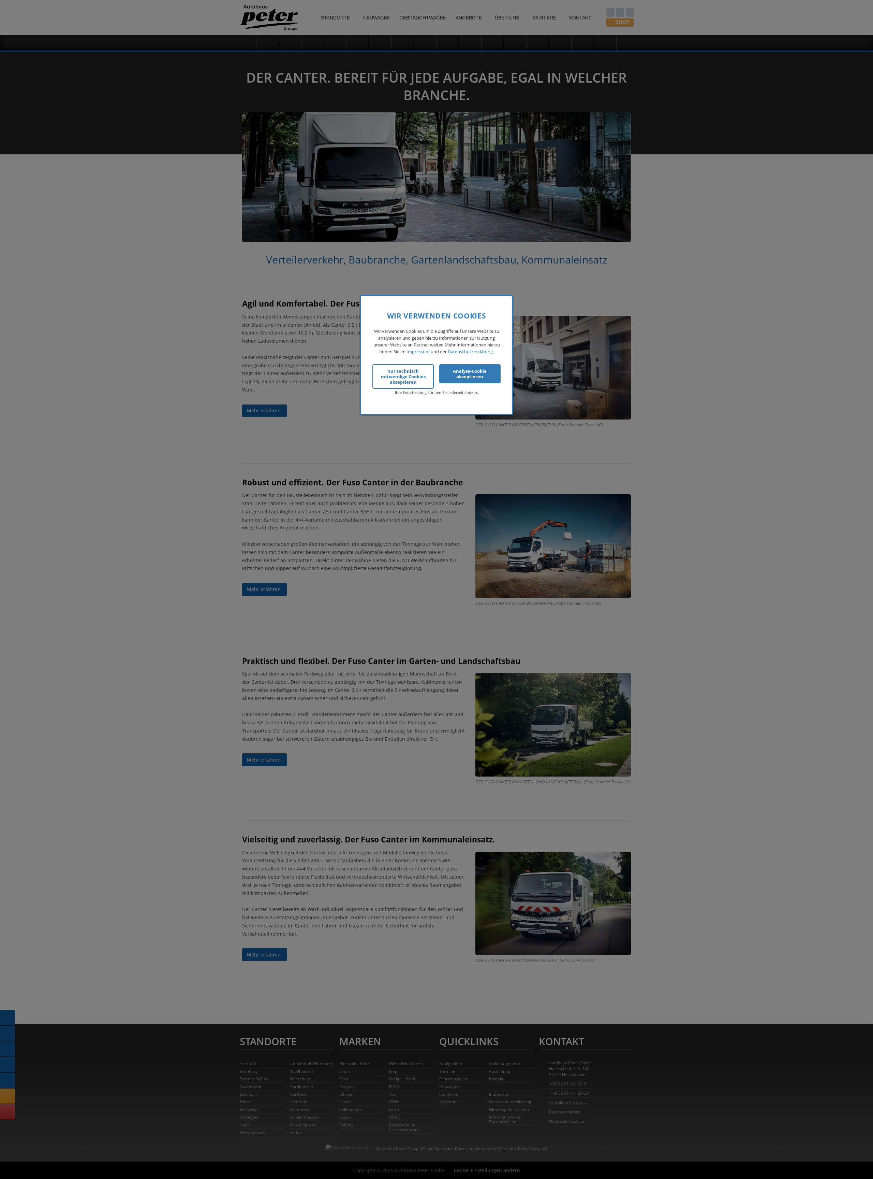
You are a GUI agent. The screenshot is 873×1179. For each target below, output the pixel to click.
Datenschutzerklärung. (471, 352)
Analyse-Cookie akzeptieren (470, 373)
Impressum (418, 352)
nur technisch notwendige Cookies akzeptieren (403, 376)
